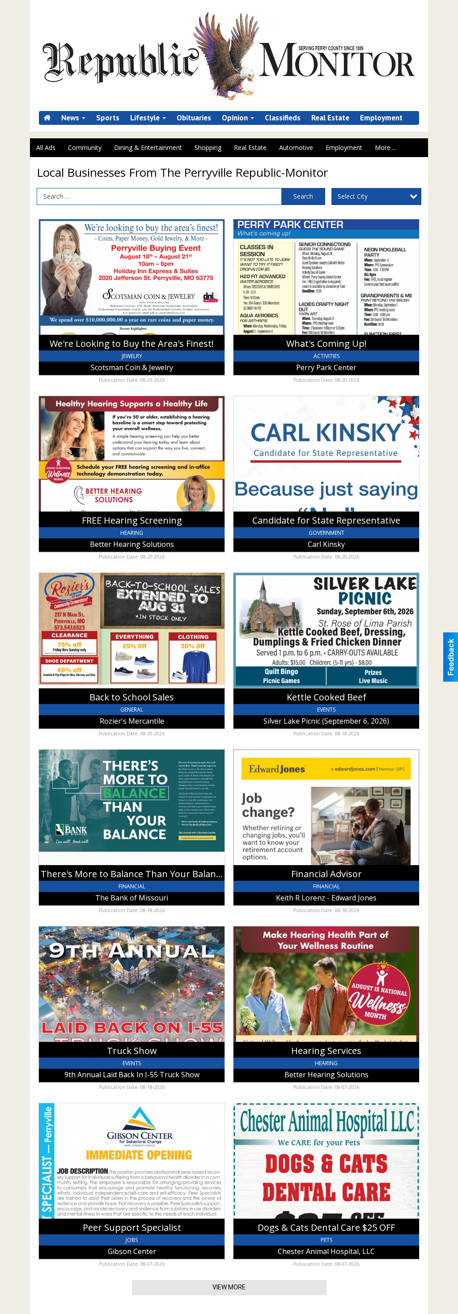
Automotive (296, 147)
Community (85, 147)
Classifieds (283, 118)
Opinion (236, 118)
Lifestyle (145, 118)
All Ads (45, 147)
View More (229, 1287)
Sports (107, 118)
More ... (385, 147)
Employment (381, 118)
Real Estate (330, 118)
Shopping (208, 147)
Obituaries (194, 118)
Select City (353, 196)
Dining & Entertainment (148, 147)
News (71, 118)
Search (303, 196)
